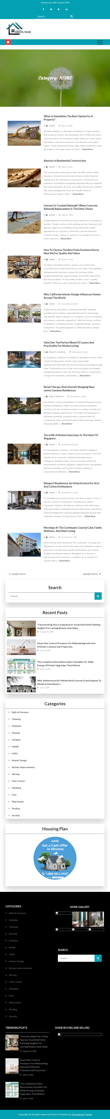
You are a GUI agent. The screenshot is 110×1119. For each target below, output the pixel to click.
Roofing (16, 808)
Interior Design (19, 760)
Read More (88, 149)
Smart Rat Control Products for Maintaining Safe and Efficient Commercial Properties (66, 645)
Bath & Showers (20, 712)
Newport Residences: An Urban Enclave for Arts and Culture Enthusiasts (71, 485)
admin (52, 125)
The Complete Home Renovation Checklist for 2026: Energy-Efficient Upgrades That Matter (65, 663)
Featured (16, 726)
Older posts (19, 574)
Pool (14, 794)
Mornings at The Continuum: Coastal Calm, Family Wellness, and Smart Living (73, 529)
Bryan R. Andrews (57, 352)
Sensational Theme (82, 1114)
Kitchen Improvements (23, 767)
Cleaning (16, 719)
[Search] (71, 16)
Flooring (16, 732)
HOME (15, 746)
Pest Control (18, 781)
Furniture (16, 739)
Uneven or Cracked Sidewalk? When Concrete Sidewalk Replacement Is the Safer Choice (71, 207)
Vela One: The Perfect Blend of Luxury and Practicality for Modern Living (69, 344)
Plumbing (16, 787)
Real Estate (18, 801)
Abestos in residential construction (65, 160)
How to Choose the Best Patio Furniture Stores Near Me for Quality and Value (71, 251)
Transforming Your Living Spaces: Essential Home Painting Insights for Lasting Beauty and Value (68, 626)
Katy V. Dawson (56, 396)
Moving (15, 774)
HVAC (15, 753)
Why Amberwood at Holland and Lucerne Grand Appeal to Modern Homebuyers (69, 682)
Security (16, 815)
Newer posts (90, 574)
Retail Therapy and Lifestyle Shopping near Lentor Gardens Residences (69, 388)
